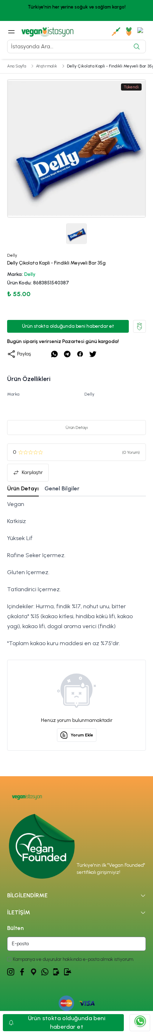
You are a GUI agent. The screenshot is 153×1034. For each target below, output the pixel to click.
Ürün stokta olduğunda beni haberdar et (68, 326)
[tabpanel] (76, 573)
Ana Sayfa (16, 66)
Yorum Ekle (81, 735)
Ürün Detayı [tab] (23, 488)
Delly (30, 274)
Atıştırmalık (46, 66)
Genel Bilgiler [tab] (61, 488)
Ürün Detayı (76, 427)
